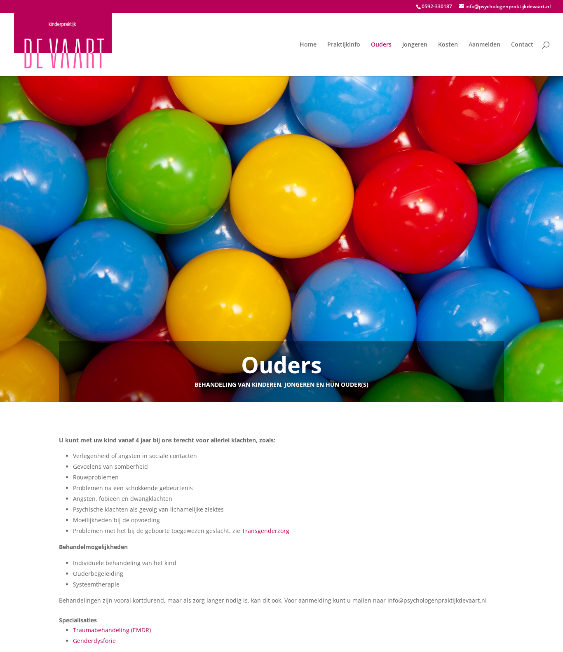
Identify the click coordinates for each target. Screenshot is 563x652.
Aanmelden (484, 45)
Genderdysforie (94, 641)
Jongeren (414, 45)
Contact (522, 45)
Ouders (381, 45)
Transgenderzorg (265, 531)
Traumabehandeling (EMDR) (112, 630)
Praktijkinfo (343, 45)
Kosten (448, 45)
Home (308, 45)
